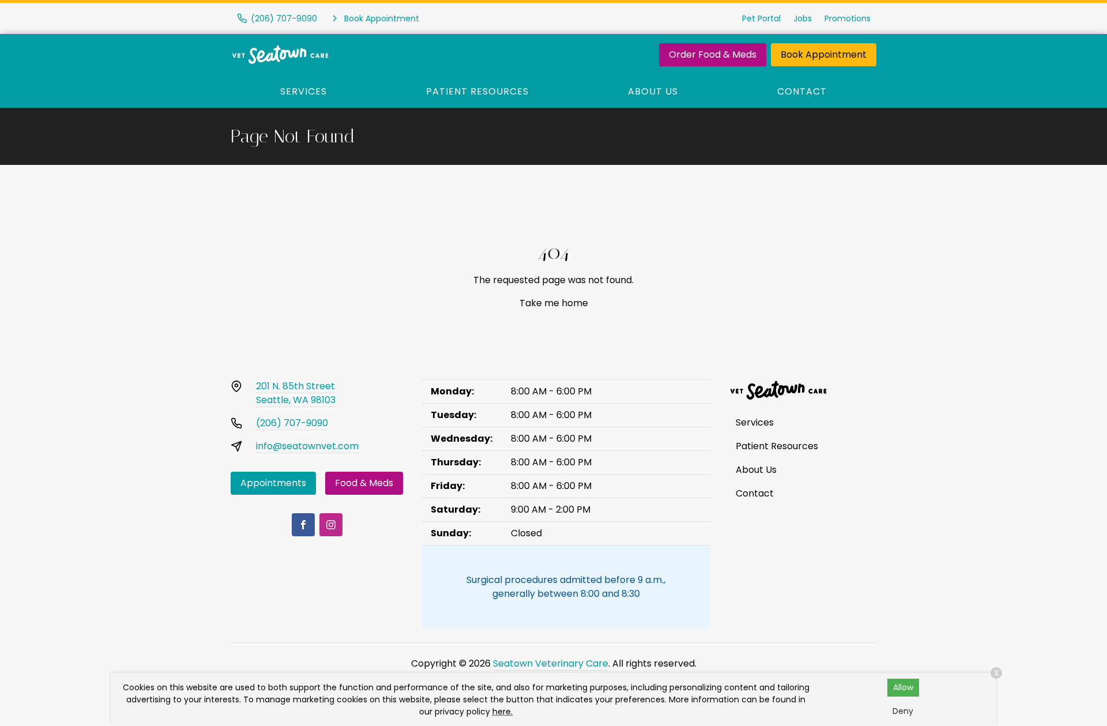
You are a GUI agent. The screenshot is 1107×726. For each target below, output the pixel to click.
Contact (802, 91)
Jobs (802, 18)
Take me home (553, 303)
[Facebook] (303, 524)
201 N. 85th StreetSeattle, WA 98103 (296, 393)
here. (502, 711)
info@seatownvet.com (307, 446)
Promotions (847, 18)
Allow (903, 687)
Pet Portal (761, 18)
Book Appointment (824, 54)
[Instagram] (330, 524)
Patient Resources (477, 91)
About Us (653, 91)
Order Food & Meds (712, 54)
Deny (903, 711)
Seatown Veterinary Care (550, 663)
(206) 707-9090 (292, 423)
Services (303, 91)
